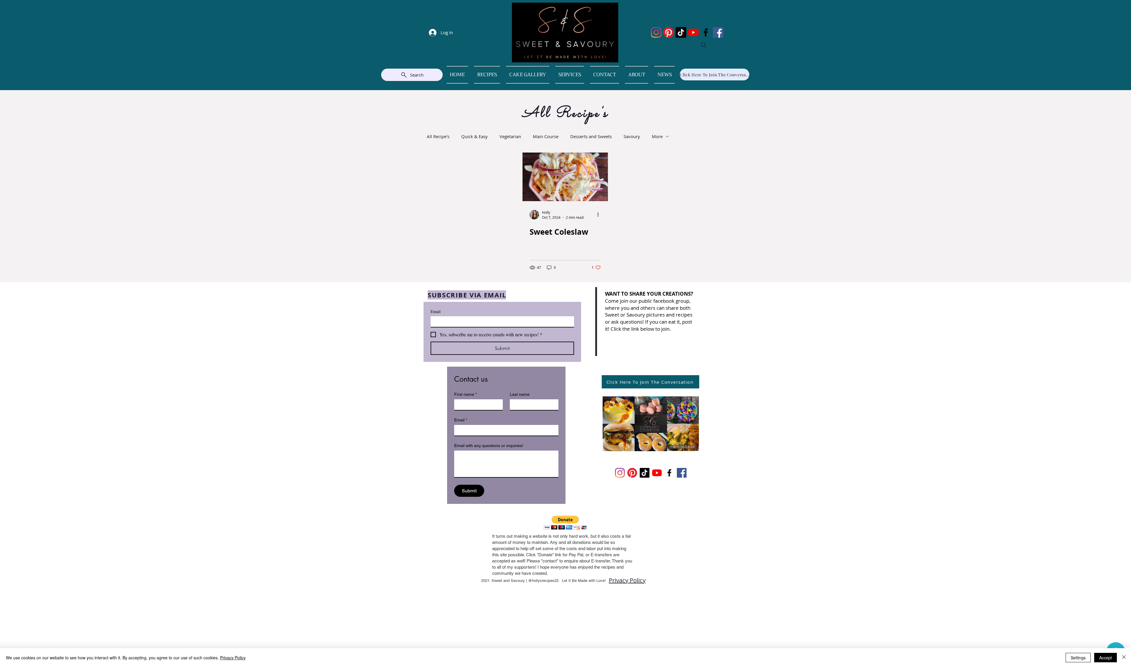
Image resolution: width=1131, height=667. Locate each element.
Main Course (545, 136)
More (657, 136)
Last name (520, 394)
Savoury (632, 136)
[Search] (703, 45)
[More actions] (599, 214)
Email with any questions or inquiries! (488, 445)
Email (436, 311)
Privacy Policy (627, 580)
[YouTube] (693, 32)
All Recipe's (438, 136)
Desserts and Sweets (591, 136)
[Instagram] (656, 32)
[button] (565, 522)
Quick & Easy (474, 136)
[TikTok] (681, 32)
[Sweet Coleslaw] (565, 177)
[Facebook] (705, 32)
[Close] (1123, 657)
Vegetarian (510, 136)
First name (465, 394)
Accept (1105, 658)
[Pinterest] (668, 32)
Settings (1078, 658)
